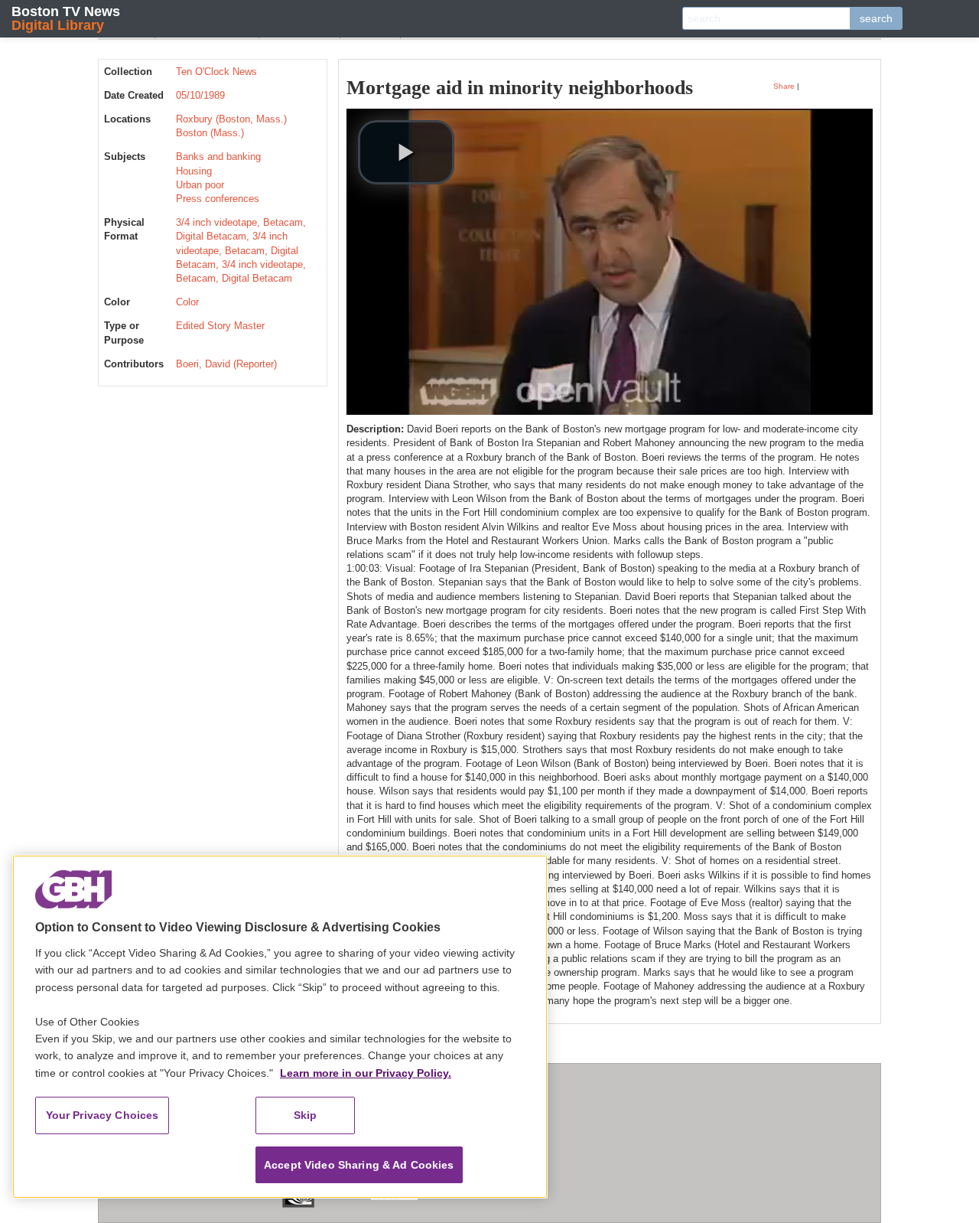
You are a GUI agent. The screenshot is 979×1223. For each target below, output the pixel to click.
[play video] (406, 152)
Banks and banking (218, 156)
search (876, 18)
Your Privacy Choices (102, 1115)
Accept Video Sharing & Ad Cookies (359, 1165)
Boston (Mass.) (210, 133)
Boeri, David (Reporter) (226, 364)
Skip (305, 1115)
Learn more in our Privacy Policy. (365, 1073)
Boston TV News (65, 18)
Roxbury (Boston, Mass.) (231, 119)
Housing (194, 171)
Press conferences (217, 198)
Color (187, 302)
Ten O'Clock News (216, 71)
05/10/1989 (200, 95)
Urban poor (200, 185)
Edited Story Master (220, 325)
